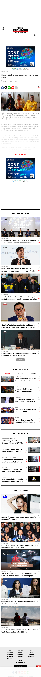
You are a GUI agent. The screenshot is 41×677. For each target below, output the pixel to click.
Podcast (10, 652)
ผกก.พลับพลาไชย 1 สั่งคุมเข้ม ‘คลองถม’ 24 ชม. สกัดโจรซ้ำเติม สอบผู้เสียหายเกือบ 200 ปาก (18, 631)
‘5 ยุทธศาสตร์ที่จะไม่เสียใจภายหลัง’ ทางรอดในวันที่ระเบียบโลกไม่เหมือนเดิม (12, 461)
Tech (13, 438)
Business (4, 571)
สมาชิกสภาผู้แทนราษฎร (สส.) (15, 147)
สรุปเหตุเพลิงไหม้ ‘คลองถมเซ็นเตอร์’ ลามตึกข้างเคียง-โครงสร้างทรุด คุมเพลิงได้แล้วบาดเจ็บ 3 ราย (24, 390)
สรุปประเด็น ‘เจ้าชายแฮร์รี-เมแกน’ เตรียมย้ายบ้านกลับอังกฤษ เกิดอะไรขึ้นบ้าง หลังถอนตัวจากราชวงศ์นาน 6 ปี (12, 470)
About (20, 656)
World (4, 457)
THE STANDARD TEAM (10, 81)
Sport (16, 407)
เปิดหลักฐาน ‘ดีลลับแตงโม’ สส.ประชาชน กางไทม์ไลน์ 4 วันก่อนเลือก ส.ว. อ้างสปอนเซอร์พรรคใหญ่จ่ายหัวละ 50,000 (18, 241)
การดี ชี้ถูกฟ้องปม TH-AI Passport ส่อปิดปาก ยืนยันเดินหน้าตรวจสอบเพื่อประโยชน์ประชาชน (18, 603)
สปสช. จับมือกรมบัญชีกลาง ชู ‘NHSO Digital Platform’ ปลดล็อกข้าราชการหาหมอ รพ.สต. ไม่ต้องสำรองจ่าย (25, 400)
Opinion (10, 654)
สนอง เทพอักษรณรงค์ (13, 151)
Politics (4, 71)
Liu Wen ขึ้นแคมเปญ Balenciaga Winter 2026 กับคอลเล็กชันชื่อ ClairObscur (18, 518)
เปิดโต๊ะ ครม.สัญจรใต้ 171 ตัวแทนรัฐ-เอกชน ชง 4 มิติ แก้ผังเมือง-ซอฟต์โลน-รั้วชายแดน (18, 546)
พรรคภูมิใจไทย (30, 147)
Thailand (18, 376)
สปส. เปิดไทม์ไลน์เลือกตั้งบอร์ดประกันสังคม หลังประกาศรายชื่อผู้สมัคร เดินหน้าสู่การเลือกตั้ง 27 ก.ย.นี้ (13, 480)
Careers (20, 654)
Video (20, 652)
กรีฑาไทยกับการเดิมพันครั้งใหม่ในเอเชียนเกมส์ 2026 (25, 411)
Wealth (20, 650)
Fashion (4, 515)
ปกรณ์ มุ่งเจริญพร (12, 149)
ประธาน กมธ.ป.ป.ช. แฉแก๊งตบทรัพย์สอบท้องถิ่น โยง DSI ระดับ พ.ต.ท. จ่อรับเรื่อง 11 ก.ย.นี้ (18, 354)
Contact (31, 656)
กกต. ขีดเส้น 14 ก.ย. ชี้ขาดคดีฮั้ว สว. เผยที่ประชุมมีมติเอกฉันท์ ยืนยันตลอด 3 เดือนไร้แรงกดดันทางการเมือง (19, 298)
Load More (20, 636)
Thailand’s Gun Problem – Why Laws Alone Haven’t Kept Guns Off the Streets (12, 450)
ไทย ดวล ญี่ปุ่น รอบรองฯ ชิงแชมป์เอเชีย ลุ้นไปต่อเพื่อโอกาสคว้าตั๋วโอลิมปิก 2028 (24, 421)
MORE (20, 360)
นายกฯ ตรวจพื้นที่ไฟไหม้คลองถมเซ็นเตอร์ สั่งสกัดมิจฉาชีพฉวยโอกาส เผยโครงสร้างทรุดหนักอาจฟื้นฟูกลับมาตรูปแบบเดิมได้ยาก (25, 380)
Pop (31, 650)
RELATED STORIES (20, 214)
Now (31, 652)
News (10, 650)
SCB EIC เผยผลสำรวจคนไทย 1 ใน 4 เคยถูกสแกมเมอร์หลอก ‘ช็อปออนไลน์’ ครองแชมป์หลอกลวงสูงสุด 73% (18, 574)
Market (12, 571)
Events (31, 654)
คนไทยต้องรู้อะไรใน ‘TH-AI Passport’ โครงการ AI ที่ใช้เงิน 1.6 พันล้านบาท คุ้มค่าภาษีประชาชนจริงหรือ (12, 442)
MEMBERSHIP (20, 666)
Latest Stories (20, 490)
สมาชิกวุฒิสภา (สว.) (25, 149)
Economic (6, 438)
